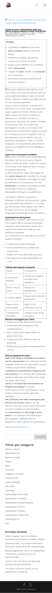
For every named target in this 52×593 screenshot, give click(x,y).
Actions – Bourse (12, 449)
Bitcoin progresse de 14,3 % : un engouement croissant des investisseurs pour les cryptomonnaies (25, 553)
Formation (9, 470)
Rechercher (40, 437)
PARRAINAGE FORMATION (17, 515)
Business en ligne (12, 457)
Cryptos (40, 32)
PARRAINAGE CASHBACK (16, 498)
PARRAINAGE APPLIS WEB (16, 494)
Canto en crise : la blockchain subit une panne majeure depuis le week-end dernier (25, 30)
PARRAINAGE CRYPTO (15, 36)
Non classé (10, 486)
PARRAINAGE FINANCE (15, 511)
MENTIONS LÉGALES (26, 589)
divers (7, 465)
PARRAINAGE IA (12, 519)
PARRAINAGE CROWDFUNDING (19, 502)
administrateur (15, 32)
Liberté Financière (27, 34)
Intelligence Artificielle (14, 474)
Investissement (11, 34)
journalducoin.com (20, 427)
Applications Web (12, 453)
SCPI (7, 523)
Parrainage (10, 490)
